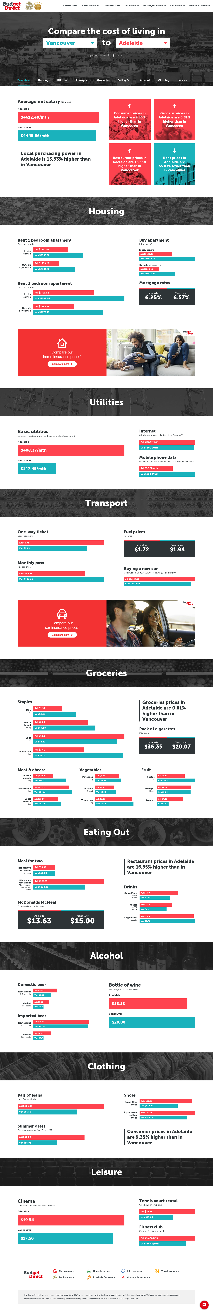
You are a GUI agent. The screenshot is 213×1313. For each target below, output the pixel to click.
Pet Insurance (132, 6)
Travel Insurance (111, 6)
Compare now (60, 364)
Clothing (163, 80)
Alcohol (145, 80)
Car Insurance (70, 6)
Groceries (103, 80)
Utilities (62, 80)
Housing (43, 80)
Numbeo (64, 1295)
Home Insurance (90, 6)
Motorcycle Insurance (154, 6)
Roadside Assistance (199, 6)
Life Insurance (177, 6)
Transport (82, 80)
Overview (24, 80)
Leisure (182, 80)
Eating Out (125, 80)
